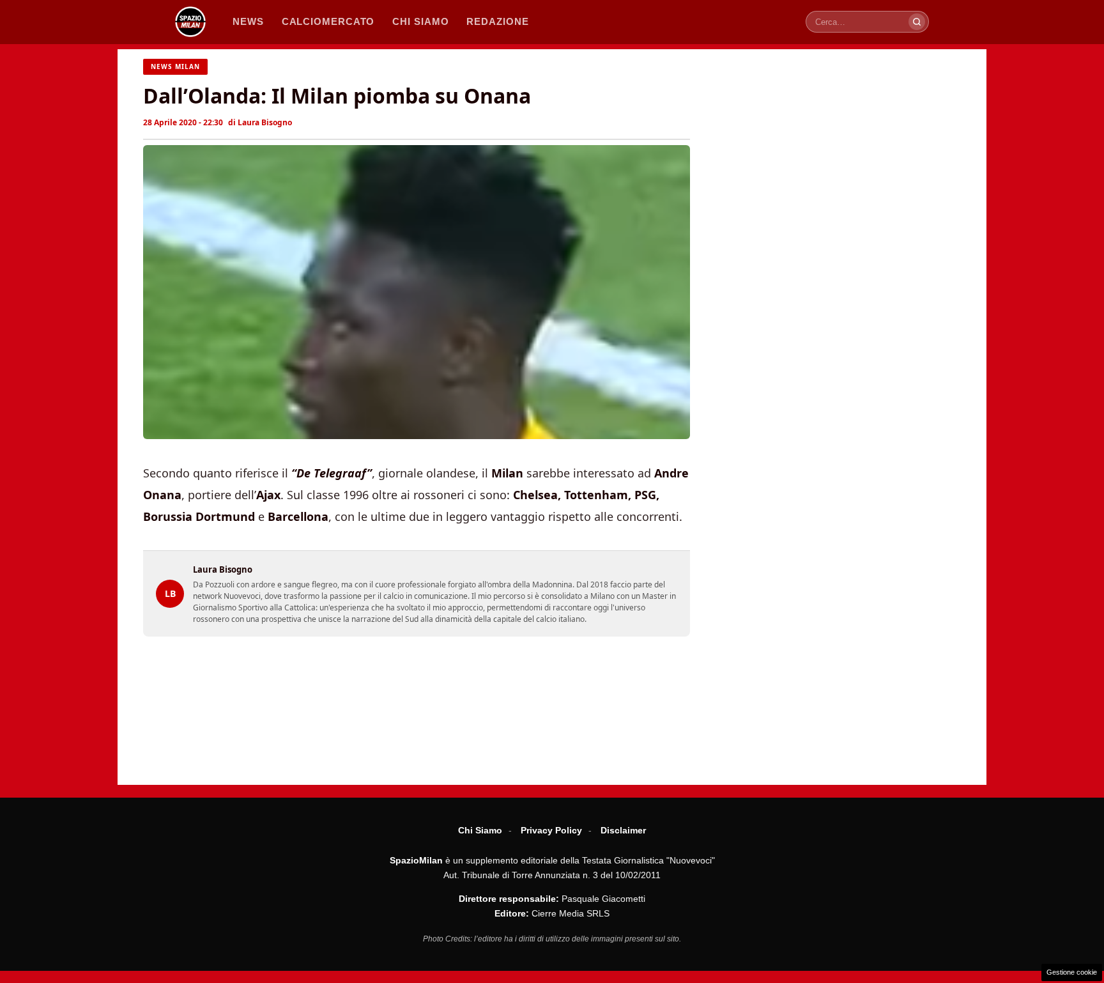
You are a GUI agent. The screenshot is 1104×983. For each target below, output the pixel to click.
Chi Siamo (480, 830)
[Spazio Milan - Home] (190, 21)
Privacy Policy (551, 830)
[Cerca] (916, 21)
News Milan (175, 66)
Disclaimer (623, 830)
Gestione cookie (1071, 972)
